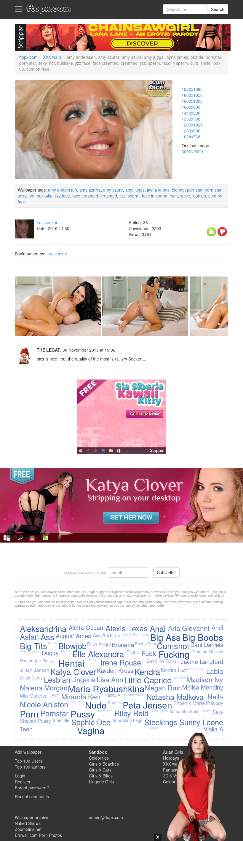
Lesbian (57, 679)
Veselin (154, 727)
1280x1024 (192, 125)
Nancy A (112, 695)
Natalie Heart (133, 694)
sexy (22, 196)
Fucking (174, 654)
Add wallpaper (28, 752)
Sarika (206, 711)
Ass (47, 637)
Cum (151, 643)
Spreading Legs (127, 720)
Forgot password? (32, 788)
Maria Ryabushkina (106, 688)
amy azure (113, 190)
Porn (29, 713)
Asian (29, 636)
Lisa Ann (110, 679)
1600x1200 (192, 101)
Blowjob (72, 646)
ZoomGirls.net (28, 829)
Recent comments (32, 796)
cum (174, 196)
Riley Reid (131, 713)
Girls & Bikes (101, 776)
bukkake (44, 196)
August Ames (73, 635)
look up (199, 196)
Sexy (217, 711)
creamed (108, 196)
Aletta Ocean (86, 627)
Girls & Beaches (104, 764)
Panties (115, 702)
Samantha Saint (184, 711)
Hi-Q (92, 660)
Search (217, 9)
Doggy (50, 652)
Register (23, 782)
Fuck (148, 653)
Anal (158, 628)
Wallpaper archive (31, 817)
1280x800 (191, 131)
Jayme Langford (202, 661)
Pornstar (54, 713)
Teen (26, 729)
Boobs (141, 643)
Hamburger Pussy (37, 660)
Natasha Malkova (175, 696)
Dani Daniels (206, 644)
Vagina (91, 730)
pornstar (194, 190)
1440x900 (191, 113)
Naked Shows (28, 823)
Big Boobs (202, 637)
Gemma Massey (207, 652)
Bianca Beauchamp (135, 634)
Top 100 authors (30, 767)
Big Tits (33, 646)
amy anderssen (62, 190)
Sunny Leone (201, 722)
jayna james (158, 190)
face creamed (85, 196)
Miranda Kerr (81, 696)
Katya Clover (73, 671)
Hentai (71, 663)
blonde (178, 190)
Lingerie (83, 679)
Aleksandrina (43, 628)
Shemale (61, 720)
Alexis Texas (126, 628)
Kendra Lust (174, 670)
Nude (96, 704)
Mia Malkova (33, 695)
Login (20, 776)
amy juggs (135, 190)
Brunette (123, 644)
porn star (213, 190)
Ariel (217, 627)
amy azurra (90, 190)
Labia (214, 671)
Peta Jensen (147, 704)
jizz (122, 196)
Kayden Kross (115, 670)
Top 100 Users (28, 761)
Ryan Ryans (159, 711)
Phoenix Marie (189, 702)
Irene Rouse (120, 662)
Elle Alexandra (98, 654)
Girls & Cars (100, 770)
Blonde (53, 643)
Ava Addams (106, 635)
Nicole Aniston (44, 704)
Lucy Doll (178, 677)
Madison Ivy (204, 679)
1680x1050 (192, 95)
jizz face (62, 196)
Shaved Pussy (35, 720)
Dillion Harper (29, 651)
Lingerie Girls (101, 782)
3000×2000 (192, 151)
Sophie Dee (91, 722)
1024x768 (191, 137)
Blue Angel (99, 644)
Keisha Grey (196, 669)
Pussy (83, 713)
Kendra (147, 671)
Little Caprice (148, 680)
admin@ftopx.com (106, 817)
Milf (54, 695)
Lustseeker (47, 222)
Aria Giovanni (188, 628)
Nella (215, 696)
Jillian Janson (34, 670)
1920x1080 (192, 89)
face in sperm (154, 196)
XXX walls (52, 57)
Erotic (132, 652)
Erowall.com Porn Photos (38, 835)
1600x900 (191, 107)
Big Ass (165, 637)
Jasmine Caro (161, 661)
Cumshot (173, 646)
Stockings (160, 722)
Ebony (65, 651)
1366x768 (191, 119)
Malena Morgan (44, 687)
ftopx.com (28, 57)
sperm (134, 196)
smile (185, 196)
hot (31, 196)
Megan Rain (163, 687)
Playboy (214, 702)
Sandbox (98, 752)
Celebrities (99, 758)
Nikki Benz (76, 702)
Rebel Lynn (104, 711)
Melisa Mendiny (202, 687)
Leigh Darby (31, 678)
